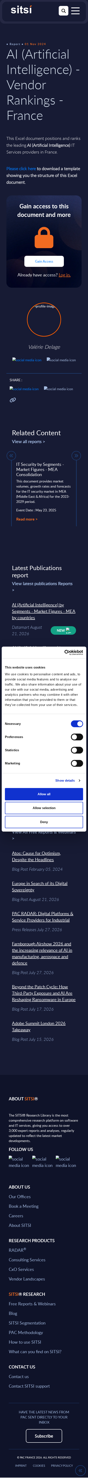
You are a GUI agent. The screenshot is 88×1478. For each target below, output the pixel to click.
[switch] (77, 737)
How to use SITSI (25, 1342)
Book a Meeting (23, 1206)
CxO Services (21, 1269)
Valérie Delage (44, 346)
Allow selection (44, 808)
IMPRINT (21, 1466)
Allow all (44, 794)
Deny (44, 822)
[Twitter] (20, 1161)
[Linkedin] (44, 1161)
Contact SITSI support (29, 1386)
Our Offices (20, 1196)
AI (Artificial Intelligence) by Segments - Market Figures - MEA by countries (43, 611)
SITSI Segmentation (27, 1323)
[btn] (11, 455)
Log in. (65, 275)
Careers (16, 1216)
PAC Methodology (26, 1332)
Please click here (21, 168)
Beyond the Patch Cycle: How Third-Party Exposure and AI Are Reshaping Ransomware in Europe (44, 993)
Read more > (27, 519)
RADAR (17, 1250)
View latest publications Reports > (42, 586)
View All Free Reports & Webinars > (44, 835)
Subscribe (44, 1436)
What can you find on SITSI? (35, 1351)
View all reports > (28, 441)
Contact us (19, 1376)
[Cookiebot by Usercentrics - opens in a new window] (64, 652)
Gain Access (44, 261)
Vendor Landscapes (27, 1279)
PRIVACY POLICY (62, 1466)
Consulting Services (27, 1260)
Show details (65, 780)
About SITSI (20, 1225)
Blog (13, 1313)
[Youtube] (67, 1161)
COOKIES (39, 1466)
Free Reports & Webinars (32, 1304)
